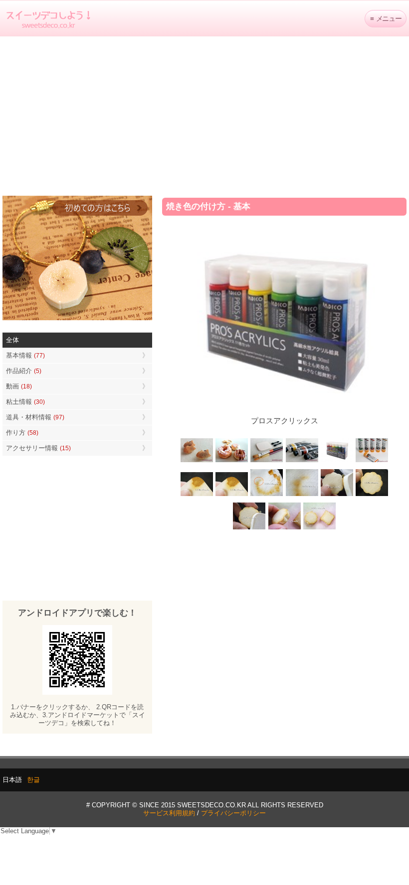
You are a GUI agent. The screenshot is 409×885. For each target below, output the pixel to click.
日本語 (12, 779)
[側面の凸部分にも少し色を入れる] (284, 528)
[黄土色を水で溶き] (197, 495)
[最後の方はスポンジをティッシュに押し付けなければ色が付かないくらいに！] (301, 495)
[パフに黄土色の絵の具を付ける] (231, 495)
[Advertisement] (204, 116)
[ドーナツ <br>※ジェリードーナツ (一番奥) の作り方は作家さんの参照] (231, 461)
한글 (33, 779)
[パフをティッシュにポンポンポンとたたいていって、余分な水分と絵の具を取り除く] (266, 495)
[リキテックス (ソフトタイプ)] (371, 461)
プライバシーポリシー (233, 813)
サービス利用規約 (169, 813)
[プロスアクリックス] (336, 461)
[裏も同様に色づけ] (371, 495)
